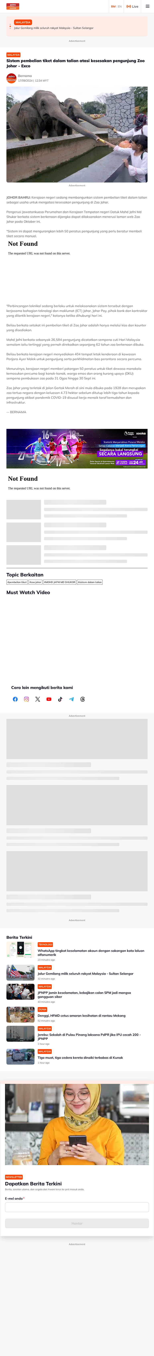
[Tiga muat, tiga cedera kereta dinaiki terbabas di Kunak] (20, 1057)
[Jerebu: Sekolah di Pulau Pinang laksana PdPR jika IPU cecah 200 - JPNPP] (20, 1034)
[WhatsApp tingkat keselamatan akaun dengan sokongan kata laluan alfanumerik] (20, 950)
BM (113, 6)
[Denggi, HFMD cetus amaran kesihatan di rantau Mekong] (20, 1015)
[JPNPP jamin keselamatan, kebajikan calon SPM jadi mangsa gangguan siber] (20, 992)
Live (135, 6)
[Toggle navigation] (147, 6)
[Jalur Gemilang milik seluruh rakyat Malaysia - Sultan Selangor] (20, 973)
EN (120, 6)
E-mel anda (14, 1198)
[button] (10, 24)
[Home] (12, 6)
